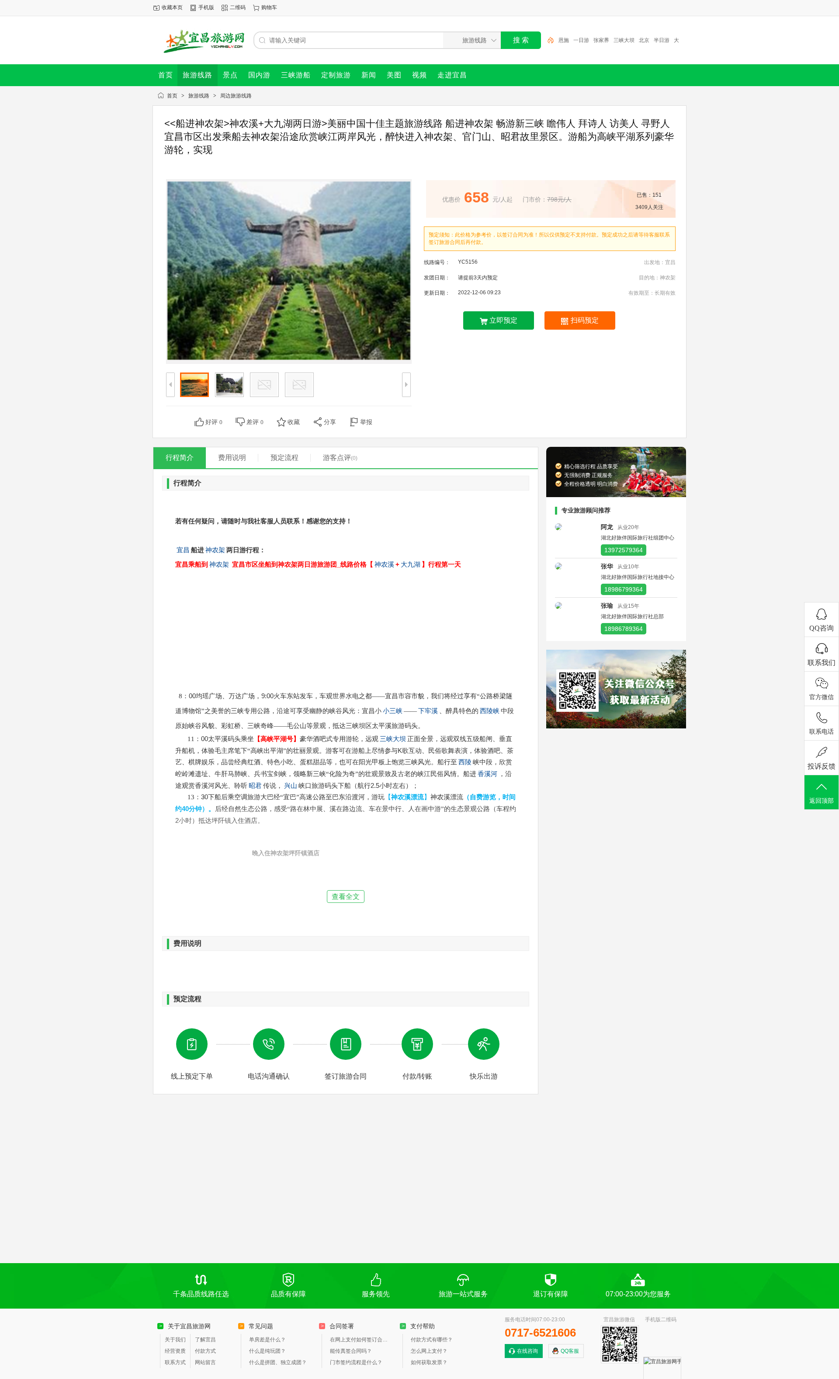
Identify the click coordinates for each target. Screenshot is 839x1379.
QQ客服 (570, 1351)
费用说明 (232, 457)
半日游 (661, 40)
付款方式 (205, 1351)
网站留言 (205, 1362)
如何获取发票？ (429, 1362)
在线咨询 (527, 1351)
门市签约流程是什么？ (356, 1362)
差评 (254, 421)
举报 (366, 421)
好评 (213, 421)
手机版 (206, 7)
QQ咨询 (821, 628)
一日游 (581, 40)
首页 (172, 96)
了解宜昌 (205, 1340)
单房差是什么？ (267, 1340)
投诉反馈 (822, 766)
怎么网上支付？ (429, 1351)
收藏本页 (172, 7)
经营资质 (175, 1351)
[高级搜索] (547, 40)
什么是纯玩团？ (267, 1351)
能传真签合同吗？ (351, 1351)
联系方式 (175, 1362)
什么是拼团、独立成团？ (278, 1362)
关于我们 (175, 1340)
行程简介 (180, 457)
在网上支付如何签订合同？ (360, 1340)
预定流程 (284, 457)
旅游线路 (198, 96)
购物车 (269, 7)
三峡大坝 (624, 40)
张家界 (601, 40)
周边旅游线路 (236, 96)
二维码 (238, 7)
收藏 (294, 421)
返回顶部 (821, 800)
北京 (644, 40)
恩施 (563, 40)
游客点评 (340, 457)
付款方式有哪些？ (432, 1340)
